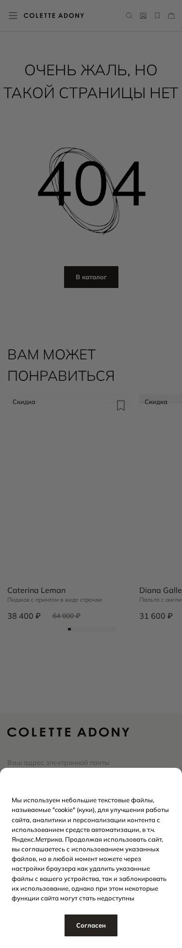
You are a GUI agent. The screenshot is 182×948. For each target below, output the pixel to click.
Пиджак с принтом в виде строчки (54, 599)
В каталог (91, 277)
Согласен (91, 925)
